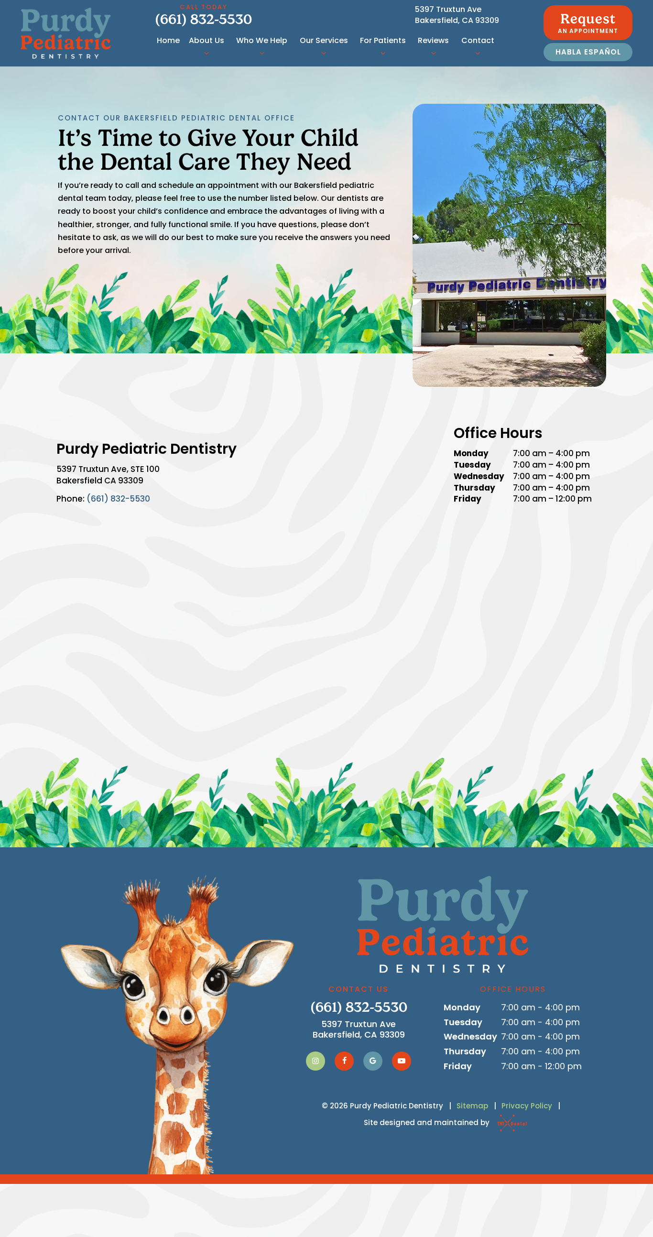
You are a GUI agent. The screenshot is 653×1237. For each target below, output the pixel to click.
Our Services (324, 40)
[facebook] (344, 1061)
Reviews (433, 40)
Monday (471, 453)
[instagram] (315, 1061)
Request (588, 23)
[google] (372, 1061)
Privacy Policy (526, 1106)
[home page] (66, 33)
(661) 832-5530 (203, 15)
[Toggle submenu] (206, 53)
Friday (467, 498)
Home (168, 40)
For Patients (383, 40)
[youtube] (401, 1061)
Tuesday (472, 465)
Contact (477, 40)
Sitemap (472, 1106)
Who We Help (261, 40)
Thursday (474, 487)
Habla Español (588, 52)
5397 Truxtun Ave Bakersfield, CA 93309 (457, 14)
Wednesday (479, 476)
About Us (206, 40)
